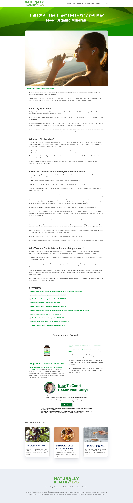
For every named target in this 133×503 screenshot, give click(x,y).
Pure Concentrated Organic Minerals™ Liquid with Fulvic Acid (85, 345)
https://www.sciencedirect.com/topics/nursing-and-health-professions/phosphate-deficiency (60, 310)
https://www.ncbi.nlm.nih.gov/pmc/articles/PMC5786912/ (48, 306)
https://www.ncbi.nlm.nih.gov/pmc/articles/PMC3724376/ (49, 325)
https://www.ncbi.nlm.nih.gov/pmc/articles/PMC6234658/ (48, 299)
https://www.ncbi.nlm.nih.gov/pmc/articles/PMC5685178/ (48, 295)
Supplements (50, 89)
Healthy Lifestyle (40, 89)
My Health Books (89, 3)
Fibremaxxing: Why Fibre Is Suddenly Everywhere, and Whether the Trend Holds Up (65, 446)
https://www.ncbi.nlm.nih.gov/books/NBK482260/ (46, 314)
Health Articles (29, 89)
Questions (105, 3)
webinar (98, 3)
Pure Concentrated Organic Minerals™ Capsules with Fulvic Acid (46, 364)
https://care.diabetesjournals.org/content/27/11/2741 (47, 318)
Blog (74, 3)
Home (69, 3)
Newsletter (80, 3)
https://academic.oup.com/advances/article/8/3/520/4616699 (50, 322)
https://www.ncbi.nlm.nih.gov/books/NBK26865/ (46, 302)
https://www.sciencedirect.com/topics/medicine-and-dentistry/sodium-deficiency (56, 291)
